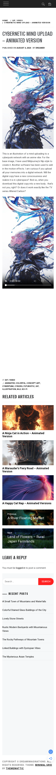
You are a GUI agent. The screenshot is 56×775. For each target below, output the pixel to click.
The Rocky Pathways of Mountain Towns (23, 639)
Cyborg (19, 386)
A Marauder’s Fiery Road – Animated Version (25, 470)
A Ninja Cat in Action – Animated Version (23, 435)
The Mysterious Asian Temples (18, 656)
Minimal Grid (43, 765)
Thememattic (15, 768)
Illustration (9, 389)
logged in (20, 568)
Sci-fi (24, 389)
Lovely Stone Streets (13, 618)
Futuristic (29, 386)
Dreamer (40, 48)
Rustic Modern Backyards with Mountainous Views (24, 629)
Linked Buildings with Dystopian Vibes (21, 648)
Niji (19, 389)
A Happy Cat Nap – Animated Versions (26, 503)
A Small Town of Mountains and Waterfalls (24, 601)
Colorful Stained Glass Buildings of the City (24, 610)
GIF (37, 386)
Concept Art (33, 383)
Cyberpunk (8, 386)
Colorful (21, 383)
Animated (10, 383)
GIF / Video (10, 380)
